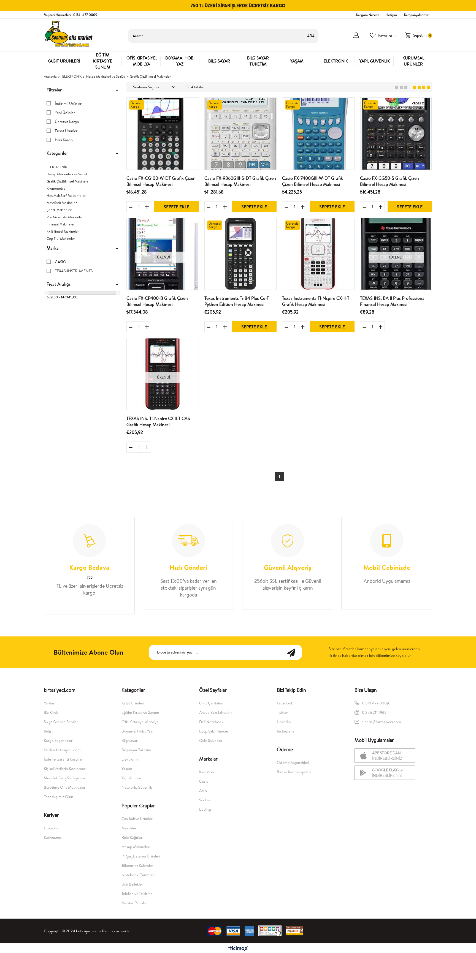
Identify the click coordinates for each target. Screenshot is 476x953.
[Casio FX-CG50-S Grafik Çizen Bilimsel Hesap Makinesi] (396, 134)
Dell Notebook (211, 722)
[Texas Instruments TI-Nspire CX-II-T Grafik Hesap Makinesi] (318, 254)
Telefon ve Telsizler (136, 893)
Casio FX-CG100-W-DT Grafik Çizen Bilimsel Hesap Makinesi (161, 181)
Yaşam (126, 768)
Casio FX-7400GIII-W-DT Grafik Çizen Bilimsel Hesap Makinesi (312, 181)
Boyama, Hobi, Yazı (137, 731)
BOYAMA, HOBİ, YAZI (180, 61)
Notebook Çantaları (138, 875)
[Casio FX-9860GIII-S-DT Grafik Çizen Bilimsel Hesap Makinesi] (241, 134)
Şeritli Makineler (59, 209)
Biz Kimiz (51, 712)
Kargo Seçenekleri (58, 740)
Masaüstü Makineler (62, 202)
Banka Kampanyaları (294, 772)
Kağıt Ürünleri (132, 703)
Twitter (282, 712)
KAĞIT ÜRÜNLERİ (63, 61)
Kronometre (56, 188)
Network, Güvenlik (136, 787)
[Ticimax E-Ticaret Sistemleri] (238, 949)
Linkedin (51, 828)
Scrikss (204, 800)
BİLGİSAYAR (219, 61)
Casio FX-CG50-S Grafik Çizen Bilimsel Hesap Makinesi (389, 181)
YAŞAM (297, 61)
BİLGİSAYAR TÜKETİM (258, 61)
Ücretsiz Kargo (67, 122)
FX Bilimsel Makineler (63, 231)
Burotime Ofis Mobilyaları (65, 787)
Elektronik (129, 759)
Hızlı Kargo (64, 140)
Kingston (206, 772)
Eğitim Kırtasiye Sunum (140, 712)
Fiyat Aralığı (58, 284)
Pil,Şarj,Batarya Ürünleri (140, 856)
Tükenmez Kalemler (137, 865)
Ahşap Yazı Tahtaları (215, 712)
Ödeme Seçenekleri (293, 762)
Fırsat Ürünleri (66, 131)
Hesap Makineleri (135, 846)
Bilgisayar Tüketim (136, 750)
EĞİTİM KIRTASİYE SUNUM (102, 61)
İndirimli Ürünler (68, 103)
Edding (205, 809)
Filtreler (54, 90)
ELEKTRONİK (336, 61)
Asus (203, 790)
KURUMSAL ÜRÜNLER (413, 61)
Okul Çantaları (211, 703)
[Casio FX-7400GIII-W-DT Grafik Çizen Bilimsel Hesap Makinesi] (318, 134)
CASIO (60, 262)
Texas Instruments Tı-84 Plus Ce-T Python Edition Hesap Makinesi (236, 301)
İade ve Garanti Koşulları (63, 759)
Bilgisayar (129, 740)
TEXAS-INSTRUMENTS (74, 271)
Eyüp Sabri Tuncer (213, 731)
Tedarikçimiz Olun (58, 796)
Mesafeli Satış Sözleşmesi (64, 778)
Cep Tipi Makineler (61, 238)
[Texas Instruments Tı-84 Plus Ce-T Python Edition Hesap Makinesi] (241, 254)
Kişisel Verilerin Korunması (65, 768)
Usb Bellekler (132, 884)
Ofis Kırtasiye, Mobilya (139, 722)
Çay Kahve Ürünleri (137, 818)
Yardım (49, 703)
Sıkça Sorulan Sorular (61, 722)
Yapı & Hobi (131, 778)
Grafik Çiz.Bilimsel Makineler (68, 181)
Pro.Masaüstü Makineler (65, 216)
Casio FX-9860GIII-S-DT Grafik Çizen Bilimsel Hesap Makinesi (240, 181)
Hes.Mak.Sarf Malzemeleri (66, 195)
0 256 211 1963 (374, 712)
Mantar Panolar (134, 903)
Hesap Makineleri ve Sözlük (67, 173)
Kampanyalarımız (416, 14)
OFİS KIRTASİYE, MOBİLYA (141, 61)
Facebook (285, 703)
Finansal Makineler (61, 224)
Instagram (285, 731)
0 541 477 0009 (375, 703)
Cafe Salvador (210, 740)
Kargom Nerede (367, 14)
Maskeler (128, 828)
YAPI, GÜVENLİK (374, 61)
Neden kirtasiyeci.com (62, 750)
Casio (204, 781)
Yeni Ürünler (65, 113)
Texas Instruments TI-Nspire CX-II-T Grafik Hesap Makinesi (315, 301)
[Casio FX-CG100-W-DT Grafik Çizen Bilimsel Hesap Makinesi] (163, 134)
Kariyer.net (52, 837)
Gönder (294, 652)
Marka (53, 248)
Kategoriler (57, 153)
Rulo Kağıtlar (131, 837)
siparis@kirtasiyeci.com (381, 722)
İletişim (391, 14)
